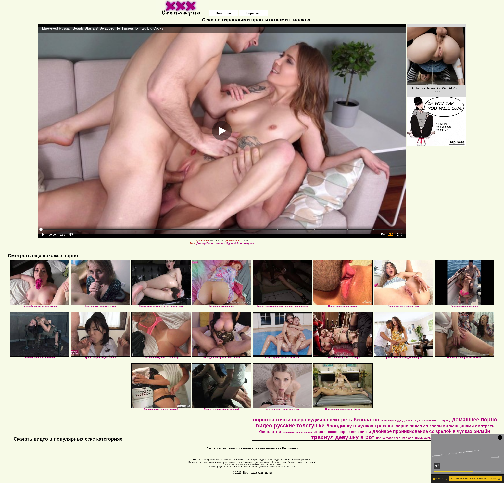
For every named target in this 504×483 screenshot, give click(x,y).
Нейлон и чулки (244, 243)
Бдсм (229, 243)
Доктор (201, 243)
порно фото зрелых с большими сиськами (407, 438)
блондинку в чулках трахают (360, 425)
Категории (223, 13)
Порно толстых (216, 243)
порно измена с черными (297, 432)
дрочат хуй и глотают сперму (426, 420)
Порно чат (253, 13)
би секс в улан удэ (391, 420)
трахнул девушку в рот (342, 437)
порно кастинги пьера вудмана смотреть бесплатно (316, 419)
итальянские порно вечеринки (342, 432)
